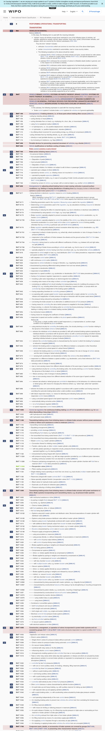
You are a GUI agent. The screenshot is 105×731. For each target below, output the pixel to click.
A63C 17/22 (44, 56)
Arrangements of (35, 114)
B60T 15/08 (20, 642)
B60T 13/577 (20, 600)
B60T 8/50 (19, 304)
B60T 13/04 (20, 500)
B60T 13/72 (20, 622)
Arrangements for (35, 186)
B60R (48, 72)
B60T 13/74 (20, 624)
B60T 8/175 (20, 215)
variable (40, 430)
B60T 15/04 (20, 637)
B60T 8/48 (19, 302)
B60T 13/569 (20, 590)
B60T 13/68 (20, 616)
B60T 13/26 (20, 550)
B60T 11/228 (20, 461)
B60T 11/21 (20, 449)
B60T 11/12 (20, 435)
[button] (11, 24)
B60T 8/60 (19, 326)
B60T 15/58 (20, 720)
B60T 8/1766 (20, 247)
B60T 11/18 (20, 443)
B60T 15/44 (20, 697)
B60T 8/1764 (90, 237)
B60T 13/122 (20, 513)
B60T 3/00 (65, 137)
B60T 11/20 (20, 446)
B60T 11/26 (20, 477)
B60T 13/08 (35, 180)
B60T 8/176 (20, 227)
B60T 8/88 (19, 394)
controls (54, 477)
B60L (48, 65)
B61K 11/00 (44, 77)
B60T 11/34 (20, 487)
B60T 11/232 (43, 464)
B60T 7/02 (19, 154)
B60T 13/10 (57, 500)
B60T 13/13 (20, 523)
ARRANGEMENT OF (67, 99)
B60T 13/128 (20, 521)
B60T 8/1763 (20, 237)
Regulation (35, 242)
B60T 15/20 (20, 663)
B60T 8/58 (47, 255)
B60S (48, 75)
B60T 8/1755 (20, 220)
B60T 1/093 (20, 129)
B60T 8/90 (19, 399)
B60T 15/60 (20, 723)
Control (32, 410)
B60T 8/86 (19, 389)
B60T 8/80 (19, 374)
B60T (48, 81)
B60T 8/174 (20, 212)
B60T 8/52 (19, 307)
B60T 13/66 (20, 614)
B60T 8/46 (19, 299)
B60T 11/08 (20, 430)
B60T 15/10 (20, 645)
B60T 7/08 (19, 162)
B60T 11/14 (20, 438)
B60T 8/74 (19, 363)
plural (64, 317)
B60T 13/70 (20, 619)
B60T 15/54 (20, 715)
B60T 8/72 (19, 358)
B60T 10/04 (20, 417)
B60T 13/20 (20, 542)
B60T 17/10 (55, 191)
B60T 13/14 (20, 534)
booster (55, 294)
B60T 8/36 (19, 279)
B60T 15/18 (20, 656)
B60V (48, 88)
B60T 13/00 (20, 490)
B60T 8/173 (20, 210)
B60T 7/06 (19, 159)
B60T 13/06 (20, 503)
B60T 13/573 (20, 595)
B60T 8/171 (20, 202)
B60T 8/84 (19, 381)
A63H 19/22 (75, 56)
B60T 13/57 (20, 592)
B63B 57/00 (57, 79)
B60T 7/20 (19, 178)
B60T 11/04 (20, 425)
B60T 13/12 (20, 511)
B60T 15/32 (20, 679)
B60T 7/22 (19, 183)
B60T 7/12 (19, 167)
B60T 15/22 (20, 666)
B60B (48, 55)
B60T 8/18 (35, 199)
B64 (75, 41)
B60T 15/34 (20, 682)
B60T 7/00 (19, 152)
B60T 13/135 (20, 529)
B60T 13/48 (20, 569)
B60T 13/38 (20, 555)
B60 (17, 31)
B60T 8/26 (51, 199)
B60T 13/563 (20, 579)
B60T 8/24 (43, 199)
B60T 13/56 (20, 577)
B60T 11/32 (20, 485)
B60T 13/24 (20, 548)
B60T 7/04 (19, 157)
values (70, 202)
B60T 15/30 (20, 676)
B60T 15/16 (20, 653)
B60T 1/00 (19, 114)
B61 (72, 41)
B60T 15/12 (20, 648)
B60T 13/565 (20, 582)
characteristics (49, 46)
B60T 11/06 (20, 427)
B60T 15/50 (20, 708)
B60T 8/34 (19, 276)
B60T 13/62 (20, 608)
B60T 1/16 (19, 140)
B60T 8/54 (19, 312)
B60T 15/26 (20, 671)
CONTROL (46, 94)
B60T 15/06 (20, 640)
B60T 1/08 (19, 124)
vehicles (52, 99)
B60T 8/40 (19, 284)
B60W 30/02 (67, 225)
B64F (70, 77)
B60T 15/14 (20, 650)
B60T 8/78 (19, 369)
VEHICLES (33, 101)
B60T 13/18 (20, 540)
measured (89, 205)
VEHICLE (32, 94)
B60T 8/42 (19, 291)
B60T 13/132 (20, 526)
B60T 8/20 (19, 257)
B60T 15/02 (20, 634)
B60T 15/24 (20, 668)
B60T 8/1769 (20, 250)
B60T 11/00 (20, 420)
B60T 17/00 (20, 726)
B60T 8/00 (19, 186)
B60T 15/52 (20, 710)
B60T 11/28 (71, 435)
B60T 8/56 (19, 315)
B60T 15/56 (20, 718)
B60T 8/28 (19, 268)
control (55, 97)
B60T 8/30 (71, 252)
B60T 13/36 (20, 553)
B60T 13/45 (20, 563)
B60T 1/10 (19, 132)
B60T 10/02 (20, 414)
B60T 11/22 (20, 454)
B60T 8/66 (19, 346)
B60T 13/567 (20, 585)
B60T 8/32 (59, 199)
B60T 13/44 (20, 561)
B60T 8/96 (19, 407)
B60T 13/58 (20, 603)
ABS (97, 227)
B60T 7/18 (19, 175)
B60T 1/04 (19, 119)
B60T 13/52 (20, 574)
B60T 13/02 (20, 497)
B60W (57, 99)
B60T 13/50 (20, 571)
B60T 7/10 (19, 165)
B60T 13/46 (20, 566)
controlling (46, 225)
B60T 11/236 (20, 469)
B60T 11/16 (62, 435)
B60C (54, 55)
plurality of (76, 336)
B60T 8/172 (20, 205)
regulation (52, 193)
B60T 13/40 (20, 558)
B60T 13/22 (20, 545)
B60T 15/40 (20, 690)
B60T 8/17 (19, 193)
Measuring (63, 202)
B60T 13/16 (20, 537)
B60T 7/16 (19, 173)
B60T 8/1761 (20, 232)
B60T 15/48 (20, 705)
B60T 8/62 (19, 331)
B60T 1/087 (20, 127)
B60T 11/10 (20, 433)
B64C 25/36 (62, 58)
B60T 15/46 (20, 700)
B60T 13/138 (20, 531)
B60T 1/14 (19, 137)
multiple (55, 446)
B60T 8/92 (19, 401)
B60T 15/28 (20, 674)
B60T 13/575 (20, 598)
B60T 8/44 (19, 294)
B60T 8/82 (19, 376)
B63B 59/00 (66, 79)
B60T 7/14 (19, 170)
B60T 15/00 (20, 627)
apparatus (49, 175)
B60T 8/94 (19, 404)
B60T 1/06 (19, 121)
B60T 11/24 (20, 472)
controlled (63, 281)
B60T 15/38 (20, 687)
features (59, 89)
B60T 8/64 (19, 341)
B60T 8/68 (19, 351)
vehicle (75, 173)
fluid (36, 124)
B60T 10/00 (20, 410)
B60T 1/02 (19, 116)
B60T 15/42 (20, 692)
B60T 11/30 (20, 482)
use (68, 410)
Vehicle (31, 146)
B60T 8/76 (19, 366)
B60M (48, 68)
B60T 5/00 (19, 146)
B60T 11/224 (20, 456)
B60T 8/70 (19, 356)
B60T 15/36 (20, 684)
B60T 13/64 (20, 611)
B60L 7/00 (83, 97)
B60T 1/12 (19, 135)
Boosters (35, 529)
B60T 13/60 (20, 606)
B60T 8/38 (19, 281)
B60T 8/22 (19, 260)
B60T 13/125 (20, 518)
